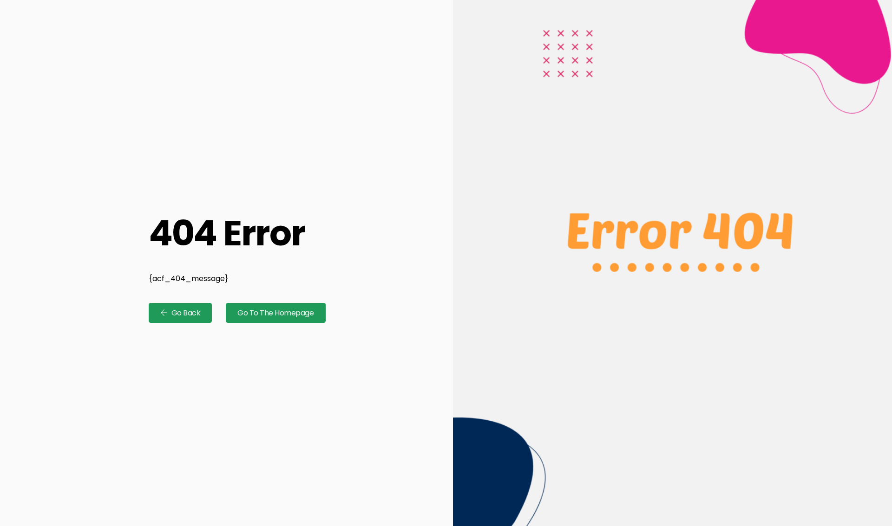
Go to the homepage (275, 313)
